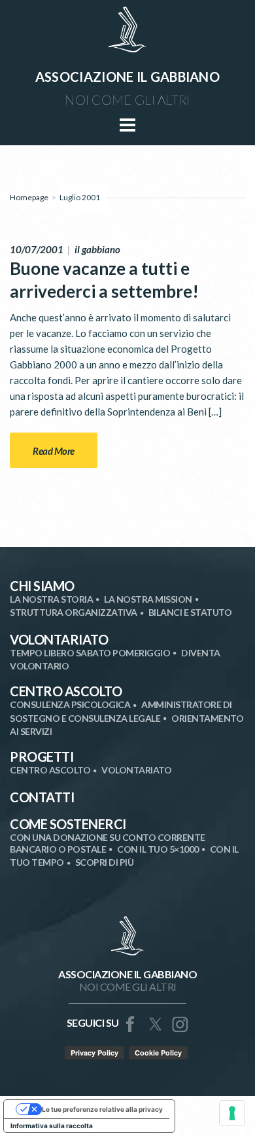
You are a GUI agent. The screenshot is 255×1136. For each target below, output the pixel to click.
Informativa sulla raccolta (51, 1125)
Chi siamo (42, 586)
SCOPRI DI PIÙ (104, 862)
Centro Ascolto (66, 691)
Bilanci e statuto (190, 612)
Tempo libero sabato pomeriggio (90, 652)
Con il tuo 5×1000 (158, 849)
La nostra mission (148, 599)
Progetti (41, 756)
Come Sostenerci (68, 824)
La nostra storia (51, 599)
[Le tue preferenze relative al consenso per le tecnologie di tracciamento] (232, 1113)
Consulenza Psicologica (70, 704)
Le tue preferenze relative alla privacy (102, 1109)
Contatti (42, 797)
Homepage (29, 197)
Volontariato (59, 639)
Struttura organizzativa (73, 612)
